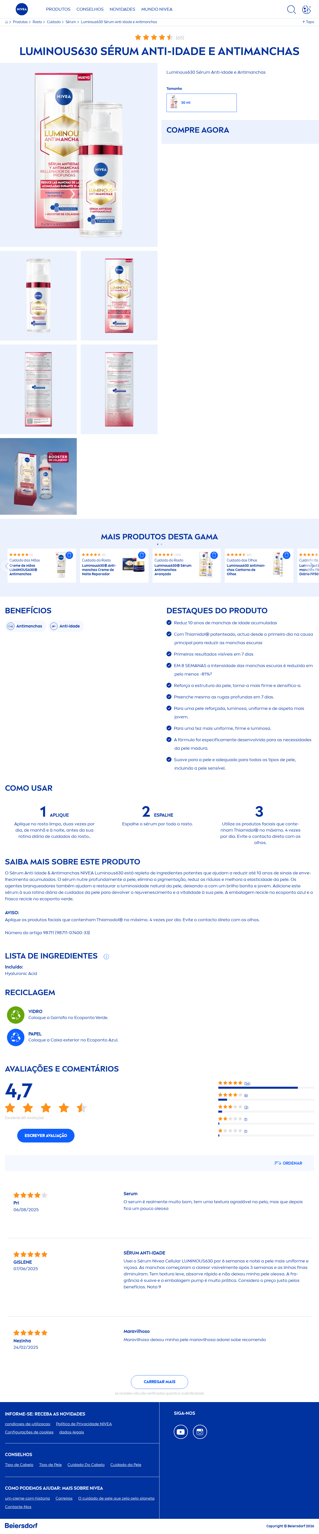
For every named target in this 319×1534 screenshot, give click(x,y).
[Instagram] (200, 1432)
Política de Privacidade (84, 1423)
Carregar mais (159, 1381)
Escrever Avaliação (46, 1135)
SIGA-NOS (184, 1413)
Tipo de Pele (50, 1464)
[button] (69, 555)
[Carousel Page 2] (161, 544)
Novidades (122, 9)
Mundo (156, 9)
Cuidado (54, 22)
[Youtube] (181, 1432)
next (312, 566)
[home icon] (7, 22)
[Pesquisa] (291, 10)
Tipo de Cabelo (19, 1464)
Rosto (38, 22)
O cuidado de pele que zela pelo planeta (116, 1498)
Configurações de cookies (29, 1432)
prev (6, 566)
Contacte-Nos (18, 1506)
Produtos (58, 9)
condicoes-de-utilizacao (27, 1423)
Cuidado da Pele (125, 1464)
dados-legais (71, 1432)
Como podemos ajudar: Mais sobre (54, 1488)
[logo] (22, 10)
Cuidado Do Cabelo (86, 1464)
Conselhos (90, 9)
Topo (310, 22)
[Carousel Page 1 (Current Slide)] (157, 544)
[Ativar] (306, 10)
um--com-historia (27, 1498)
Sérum (71, 22)
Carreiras (64, 1498)
